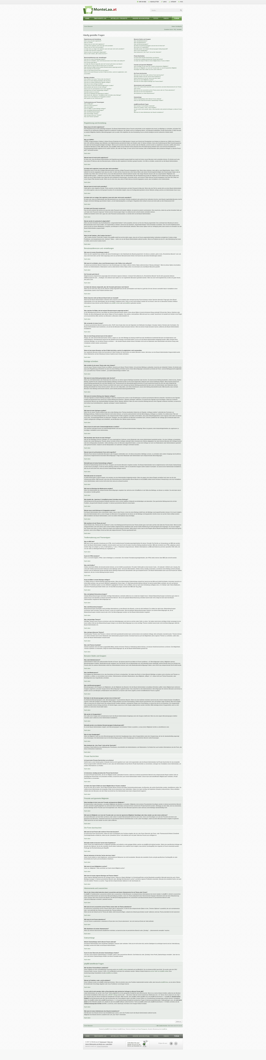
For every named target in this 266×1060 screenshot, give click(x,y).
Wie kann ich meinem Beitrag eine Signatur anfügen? (97, 82)
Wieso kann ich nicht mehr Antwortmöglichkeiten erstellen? (99, 85)
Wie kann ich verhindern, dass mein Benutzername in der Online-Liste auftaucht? (104, 60)
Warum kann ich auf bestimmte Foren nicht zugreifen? (97, 88)
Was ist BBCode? (88, 103)
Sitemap (173, 1)
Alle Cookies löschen (162, 1025)
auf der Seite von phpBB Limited (159, 971)
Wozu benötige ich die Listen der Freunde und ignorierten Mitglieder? (151, 66)
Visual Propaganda (142, 1029)
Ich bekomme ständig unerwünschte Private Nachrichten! (148, 59)
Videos (166, 18)
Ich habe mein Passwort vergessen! (93, 50)
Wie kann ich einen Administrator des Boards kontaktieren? (149, 112)
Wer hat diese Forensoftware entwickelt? (144, 106)
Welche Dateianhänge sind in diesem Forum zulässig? (147, 98)
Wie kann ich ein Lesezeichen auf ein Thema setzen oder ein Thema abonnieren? (154, 90)
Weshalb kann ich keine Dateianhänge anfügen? (96, 90)
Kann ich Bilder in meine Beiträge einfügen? (95, 108)
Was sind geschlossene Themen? (92, 115)
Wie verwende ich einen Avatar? (92, 68)
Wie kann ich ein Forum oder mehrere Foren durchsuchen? (149, 75)
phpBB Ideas (164, 982)
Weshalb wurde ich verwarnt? (91, 92)
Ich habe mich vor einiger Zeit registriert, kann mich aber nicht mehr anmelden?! (104, 49)
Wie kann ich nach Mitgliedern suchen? (144, 79)
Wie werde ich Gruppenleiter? (141, 47)
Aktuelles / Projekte (119, 18)
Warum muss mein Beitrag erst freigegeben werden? (97, 96)
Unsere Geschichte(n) (141, 18)
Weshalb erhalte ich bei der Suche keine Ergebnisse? (147, 76)
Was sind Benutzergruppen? (141, 44)
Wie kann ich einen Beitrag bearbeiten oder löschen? (97, 80)
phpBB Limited (115, 303)
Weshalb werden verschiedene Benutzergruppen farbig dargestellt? (151, 49)
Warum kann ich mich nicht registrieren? (94, 44)
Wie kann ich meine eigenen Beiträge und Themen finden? (148, 81)
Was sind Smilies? (88, 107)
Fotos (155, 18)
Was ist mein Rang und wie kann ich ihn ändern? (96, 70)
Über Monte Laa (100, 18)
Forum (176, 18)
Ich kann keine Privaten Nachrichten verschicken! (146, 57)
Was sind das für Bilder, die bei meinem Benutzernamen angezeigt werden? (103, 67)
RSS (181, 1)
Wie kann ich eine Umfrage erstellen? (93, 84)
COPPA (177, 170)
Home (87, 18)
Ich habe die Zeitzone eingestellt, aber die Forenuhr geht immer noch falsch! (103, 64)
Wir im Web (142, 1)
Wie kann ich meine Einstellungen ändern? (94, 59)
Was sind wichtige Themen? (91, 113)
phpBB (106, 1029)
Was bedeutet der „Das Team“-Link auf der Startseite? (147, 52)
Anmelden (179, 29)
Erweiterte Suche (168, 29)
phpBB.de (128, 303)
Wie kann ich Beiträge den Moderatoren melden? (96, 93)
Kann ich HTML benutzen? (91, 105)
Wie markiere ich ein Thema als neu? (93, 98)
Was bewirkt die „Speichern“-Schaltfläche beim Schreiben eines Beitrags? (102, 95)
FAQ (175, 29)
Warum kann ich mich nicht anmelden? (94, 47)
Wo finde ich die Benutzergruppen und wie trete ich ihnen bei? (149, 45)
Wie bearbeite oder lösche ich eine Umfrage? (95, 87)
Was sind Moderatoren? (140, 42)
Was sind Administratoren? (140, 41)
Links (165, 1)
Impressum (103, 1042)
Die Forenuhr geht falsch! (90, 62)
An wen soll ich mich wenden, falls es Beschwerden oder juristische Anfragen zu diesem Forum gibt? (158, 109)
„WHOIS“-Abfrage (113, 995)
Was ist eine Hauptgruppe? (141, 50)
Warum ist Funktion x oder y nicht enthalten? (145, 107)
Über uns (110, 1042)
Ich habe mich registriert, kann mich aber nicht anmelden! (98, 45)
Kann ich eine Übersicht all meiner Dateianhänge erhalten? (148, 100)
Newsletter (154, 1)
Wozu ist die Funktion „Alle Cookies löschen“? (95, 53)
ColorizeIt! (133, 1029)
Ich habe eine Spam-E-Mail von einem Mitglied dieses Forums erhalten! (152, 60)
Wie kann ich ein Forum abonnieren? (143, 91)
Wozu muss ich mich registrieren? (92, 41)
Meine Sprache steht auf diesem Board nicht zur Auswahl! (98, 65)
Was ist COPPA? (88, 42)
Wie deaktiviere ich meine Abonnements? (144, 93)
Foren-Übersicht (88, 26)
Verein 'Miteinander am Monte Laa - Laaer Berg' (98, 1044)
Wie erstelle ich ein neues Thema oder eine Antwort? (97, 79)
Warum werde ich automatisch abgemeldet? (95, 52)
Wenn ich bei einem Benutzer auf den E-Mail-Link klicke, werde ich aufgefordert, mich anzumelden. (105, 72)
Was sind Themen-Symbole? (91, 116)
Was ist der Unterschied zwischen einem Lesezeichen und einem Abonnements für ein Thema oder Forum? (157, 87)
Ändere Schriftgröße (177, 26)
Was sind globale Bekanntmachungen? (94, 110)
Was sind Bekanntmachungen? (92, 111)
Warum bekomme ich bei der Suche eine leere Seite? (147, 78)
